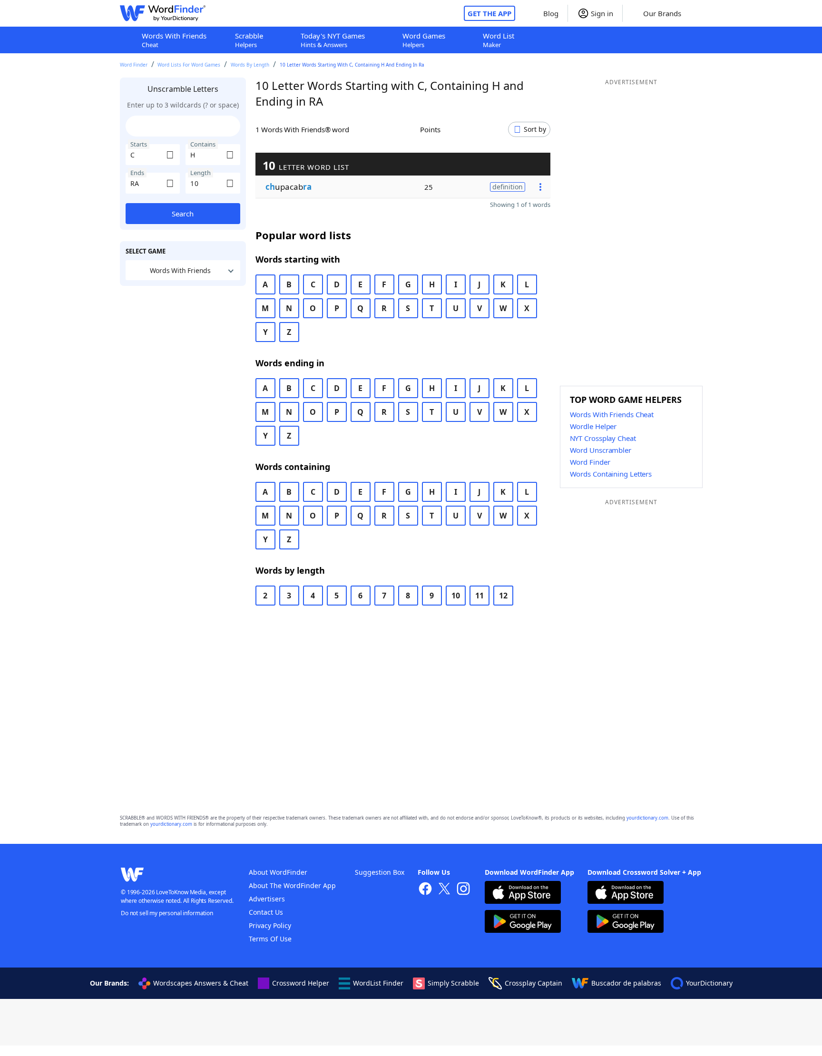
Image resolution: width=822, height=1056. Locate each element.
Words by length (250, 65)
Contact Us (266, 912)
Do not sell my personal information (167, 913)
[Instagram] (463, 890)
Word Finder (133, 65)
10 (455, 595)
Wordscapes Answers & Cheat (200, 983)
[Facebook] (425, 890)
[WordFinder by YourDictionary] (163, 13)
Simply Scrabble (453, 983)
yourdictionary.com (647, 818)
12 (503, 595)
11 (479, 595)
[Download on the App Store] (523, 893)
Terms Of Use (270, 938)
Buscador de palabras (626, 983)
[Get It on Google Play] (523, 922)
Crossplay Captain (533, 983)
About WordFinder (278, 872)
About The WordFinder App (292, 885)
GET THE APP (489, 13)
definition (507, 186)
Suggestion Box (379, 872)
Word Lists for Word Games (188, 65)
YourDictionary (709, 983)
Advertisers (267, 898)
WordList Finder (378, 983)
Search (183, 213)
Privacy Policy (270, 925)
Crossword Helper (300, 983)
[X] (444, 890)
